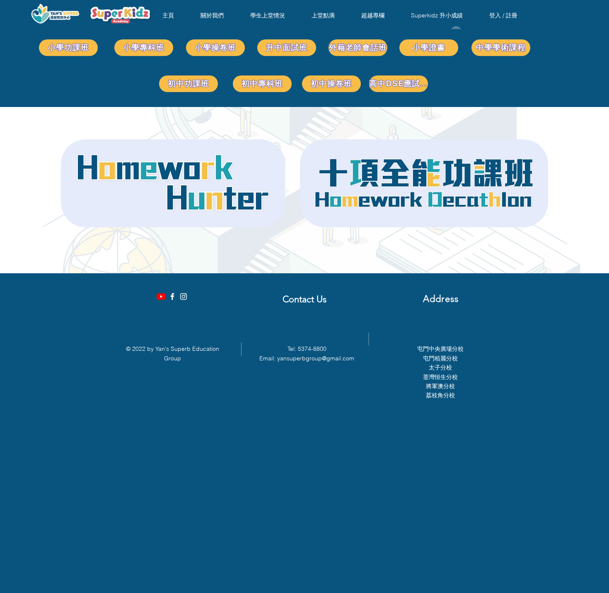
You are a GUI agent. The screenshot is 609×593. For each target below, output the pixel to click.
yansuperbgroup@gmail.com (315, 358)
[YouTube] (161, 296)
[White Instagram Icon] (183, 296)
